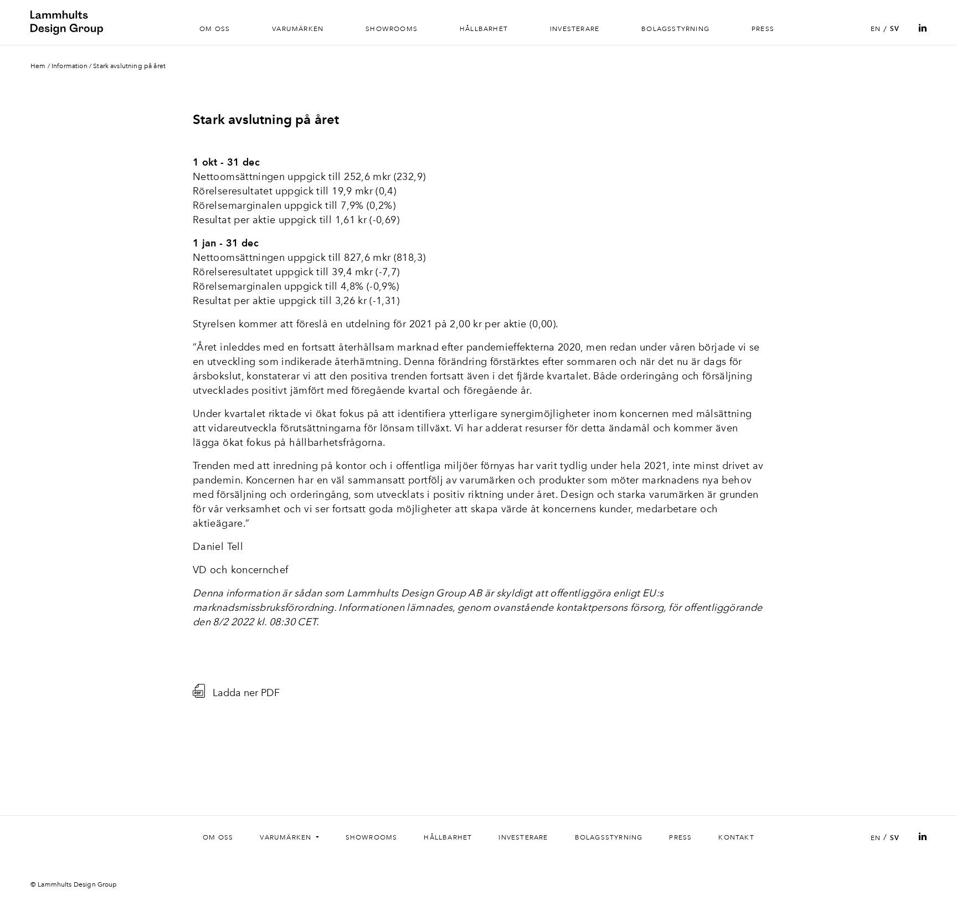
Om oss (214, 29)
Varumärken (297, 29)
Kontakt (736, 837)
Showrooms (392, 29)
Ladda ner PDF (246, 692)
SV (894, 29)
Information (70, 66)
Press (763, 29)
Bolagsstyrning (675, 29)
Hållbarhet (484, 29)
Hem (37, 66)
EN (876, 29)
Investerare (574, 29)
